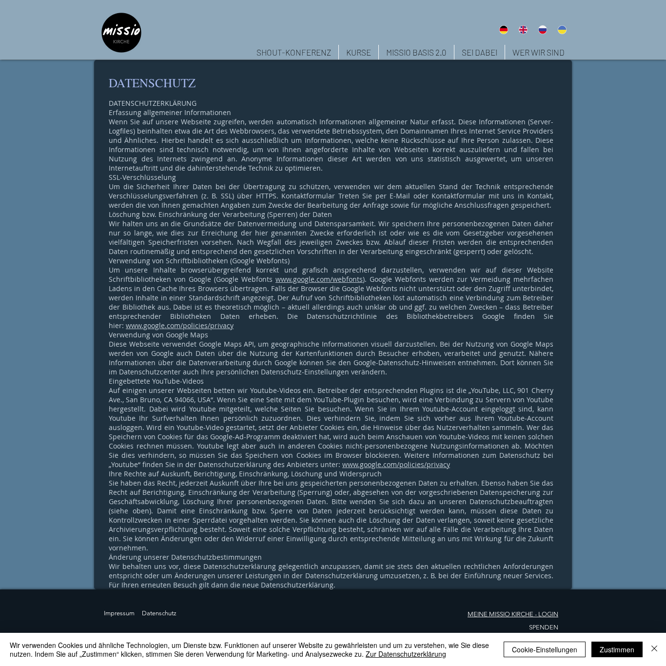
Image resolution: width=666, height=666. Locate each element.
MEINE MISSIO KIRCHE (500, 614)
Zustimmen (617, 649)
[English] (522, 29)
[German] (503, 29)
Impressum (119, 613)
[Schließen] (654, 649)
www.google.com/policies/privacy (180, 325)
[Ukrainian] (562, 29)
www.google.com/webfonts (319, 279)
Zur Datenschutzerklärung (406, 654)
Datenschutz (159, 613)
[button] (538, 52)
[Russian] (542, 29)
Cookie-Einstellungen (544, 649)
